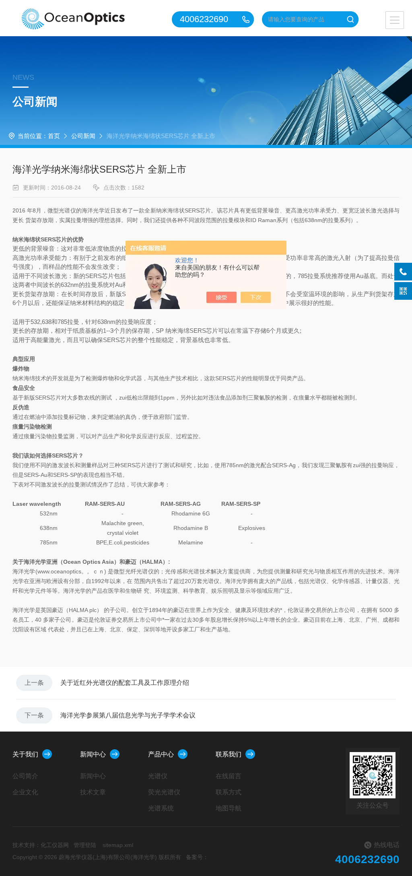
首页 (54, 135)
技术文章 (93, 792)
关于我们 (25, 754)
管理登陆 (85, 845)
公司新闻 (83, 135)
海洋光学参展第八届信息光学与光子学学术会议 (128, 715)
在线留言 (228, 776)
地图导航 (228, 808)
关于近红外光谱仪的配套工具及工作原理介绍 (124, 682)
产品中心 (161, 754)
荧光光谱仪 (164, 792)
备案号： (197, 857)
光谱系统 (161, 808)
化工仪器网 (55, 845)
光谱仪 (157, 776)
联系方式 (228, 792)
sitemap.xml (118, 845)
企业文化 (25, 792)
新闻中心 (93, 754)
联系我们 (228, 754)
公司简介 (25, 776)
